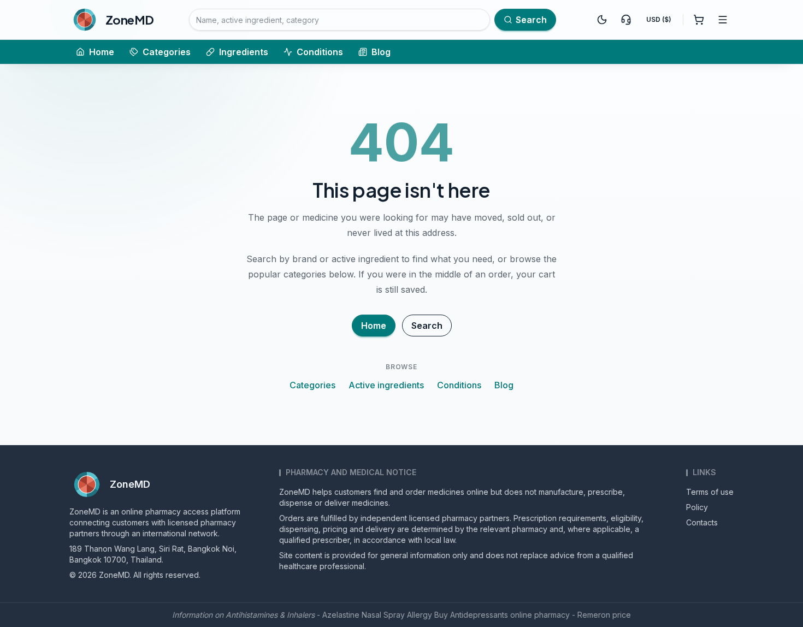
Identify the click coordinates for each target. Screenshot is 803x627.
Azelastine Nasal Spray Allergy (377, 614)
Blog (381, 51)
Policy (697, 507)
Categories (167, 51)
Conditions (320, 51)
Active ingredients (386, 385)
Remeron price (604, 614)
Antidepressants (479, 614)
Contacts (702, 522)
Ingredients (243, 51)
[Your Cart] (699, 20)
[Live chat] (626, 20)
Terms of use (710, 491)
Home (101, 51)
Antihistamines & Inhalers (270, 614)
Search (426, 325)
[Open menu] (723, 20)
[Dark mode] (602, 20)
